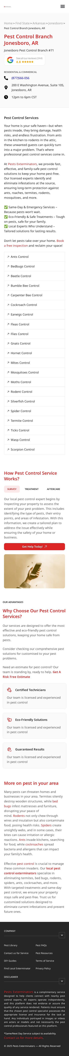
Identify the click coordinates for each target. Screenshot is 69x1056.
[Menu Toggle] (62, 6)
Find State (22, 23)
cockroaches (34, 844)
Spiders (46, 825)
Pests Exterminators (22, 164)
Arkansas (39, 23)
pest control (25, 864)
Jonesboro (55, 23)
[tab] (12, 489)
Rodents (19, 816)
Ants (22, 840)
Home (8, 23)
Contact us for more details (23, 1038)
